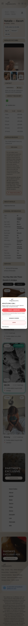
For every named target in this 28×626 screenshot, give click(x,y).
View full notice (5, 326)
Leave (14, 322)
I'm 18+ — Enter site (14, 310)
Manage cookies (14, 318)
